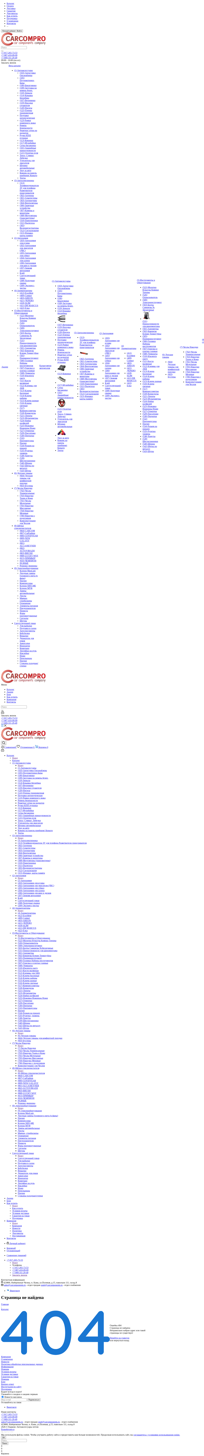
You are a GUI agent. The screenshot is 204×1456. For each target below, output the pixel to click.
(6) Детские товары (27, 1035)
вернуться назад (121, 1340)
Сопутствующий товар (28, 1158)
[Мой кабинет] (2, 713)
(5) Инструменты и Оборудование (34, 938)
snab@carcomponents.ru (52, 1285)
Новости (5, 1362)
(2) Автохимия (25, 880)
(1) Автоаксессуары (27, 768)
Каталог (10, 689)
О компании (7, 1359)
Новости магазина (13, 1397)
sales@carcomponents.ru (15, 1285)
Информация (7, 1367)
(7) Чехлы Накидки (27, 1048)
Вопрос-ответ (7, 1384)
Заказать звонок (19, 1275)
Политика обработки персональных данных (22, 1364)
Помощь (5, 1369)
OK (3, 1438)
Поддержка (6, 1389)
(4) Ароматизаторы (27, 913)
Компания (11, 699)
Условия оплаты (8, 1372)
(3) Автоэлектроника (28, 840)
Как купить (12, 697)
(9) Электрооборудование (30, 1111)
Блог (9, 694)
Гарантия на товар (9, 1377)
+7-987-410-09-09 (9, 55)
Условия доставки (9, 1374)
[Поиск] (2, 710)
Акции (10, 692)
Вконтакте (15, 1290)
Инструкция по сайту (11, 1387)
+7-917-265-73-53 (9, 53)
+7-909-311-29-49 (9, 58)
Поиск (4, 1443)
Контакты (11, 702)
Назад (15, 758)
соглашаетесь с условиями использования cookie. (157, 1435)
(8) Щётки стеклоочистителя (31, 1073)
